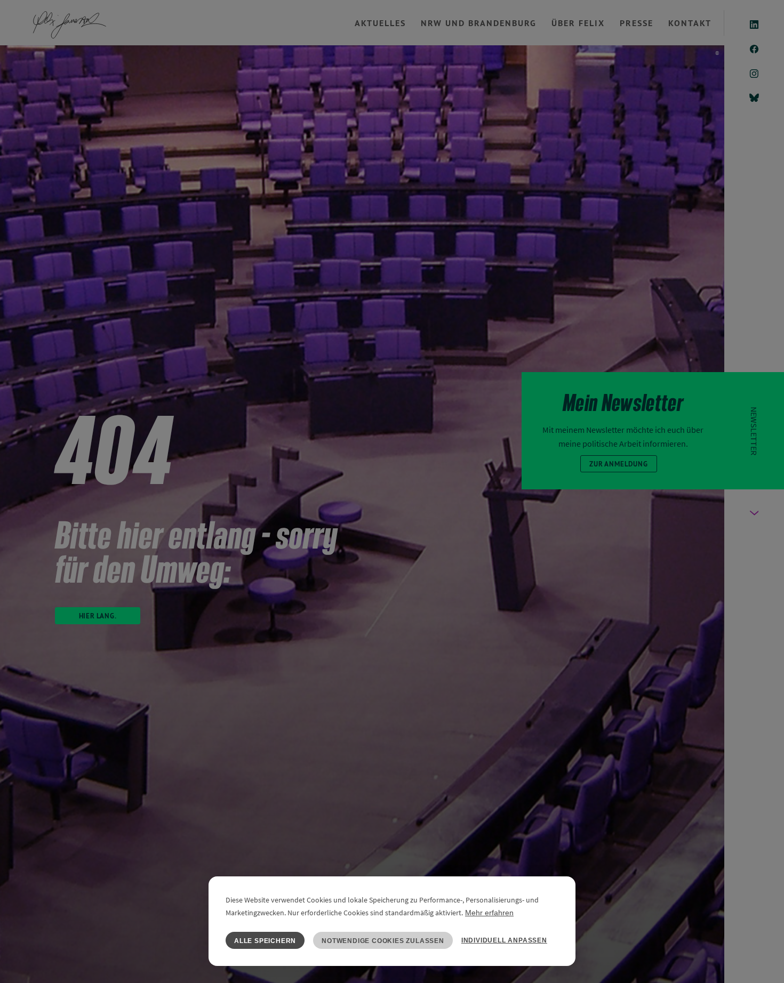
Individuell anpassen (504, 940)
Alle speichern (265, 941)
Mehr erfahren (489, 912)
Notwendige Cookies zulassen (383, 941)
